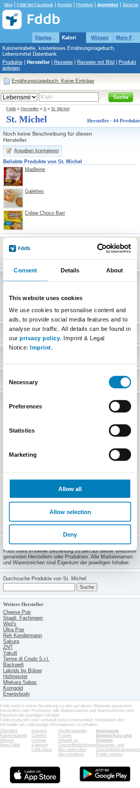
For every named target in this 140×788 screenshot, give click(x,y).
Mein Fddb (10, 744)
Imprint (40, 347)
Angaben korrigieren (36, 151)
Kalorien (39, 730)
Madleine (35, 169)
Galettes (34, 191)
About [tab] (114, 270)
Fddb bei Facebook (35, 4)
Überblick (9, 730)
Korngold (13, 688)
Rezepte (63, 62)
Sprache (130, 4)
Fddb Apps (42, 749)
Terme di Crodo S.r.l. (26, 659)
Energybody (16, 694)
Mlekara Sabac (20, 682)
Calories (39, 735)
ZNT (8, 647)
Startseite (46, 38)
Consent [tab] (25, 270)
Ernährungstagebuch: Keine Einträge (53, 81)
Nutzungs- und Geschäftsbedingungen (118, 747)
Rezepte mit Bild (95, 62)
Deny (70, 534)
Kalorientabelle (80, 38)
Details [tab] (70, 270)
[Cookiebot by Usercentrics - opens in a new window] (98, 249)
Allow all (70, 489)
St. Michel (60, 108)
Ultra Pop (13, 630)
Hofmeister (15, 676)
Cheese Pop (17, 612)
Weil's (9, 624)
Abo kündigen (71, 754)
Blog (8, 4)
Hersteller (38, 62)
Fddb (11, 108)
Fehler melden (109, 754)
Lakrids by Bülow (22, 670)
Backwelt (13, 665)
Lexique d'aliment (40, 742)
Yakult (10, 653)
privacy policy (39, 338)
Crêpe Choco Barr (45, 213)
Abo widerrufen (72, 749)
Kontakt (65, 4)
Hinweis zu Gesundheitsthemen (77, 742)
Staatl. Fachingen (23, 618)
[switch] (120, 406)
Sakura (11, 641)
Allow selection (70, 511)
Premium (84, 4)
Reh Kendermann (22, 635)
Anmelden (107, 4)
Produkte (12, 62)
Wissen (99, 38)
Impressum (107, 730)
